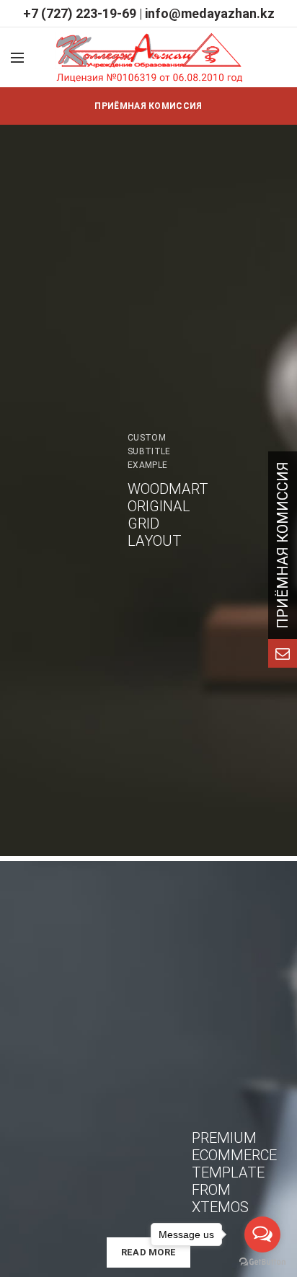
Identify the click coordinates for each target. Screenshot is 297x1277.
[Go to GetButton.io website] (262, 1262)
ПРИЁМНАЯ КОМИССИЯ (148, 106)
